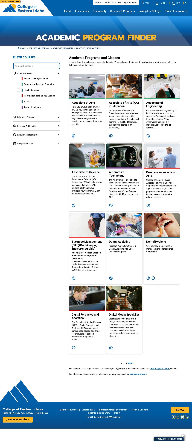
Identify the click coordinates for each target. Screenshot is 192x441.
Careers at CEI (88, 410)
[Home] (23, 8)
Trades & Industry (32, 107)
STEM (27, 101)
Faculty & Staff (113, 2)
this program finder (160, 368)
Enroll (180, 410)
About (67, 11)
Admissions (82, 11)
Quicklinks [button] (130, 2)
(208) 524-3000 (41, 413)
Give (176, 3)
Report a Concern (139, 410)
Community (99, 11)
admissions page (138, 374)
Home (22, 48)
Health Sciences (31, 90)
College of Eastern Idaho (23, 409)
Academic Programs (63, 48)
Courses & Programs (122, 11)
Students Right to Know (99, 413)
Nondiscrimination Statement (113, 410)
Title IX (117, 413)
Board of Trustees (69, 410)
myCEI (98, 2)
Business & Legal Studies (36, 78)
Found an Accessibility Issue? (169, 439)
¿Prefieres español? (17, 419)
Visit (145, 3)
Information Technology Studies (39, 96)
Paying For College (150, 11)
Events (161, 3)
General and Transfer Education (39, 84)
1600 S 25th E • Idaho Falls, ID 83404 (18, 413)
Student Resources (176, 11)
